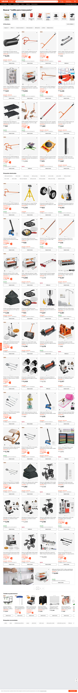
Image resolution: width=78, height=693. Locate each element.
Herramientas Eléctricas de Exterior (14, 6)
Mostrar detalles (30, 423)
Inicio (4, 6)
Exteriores (7, 6)
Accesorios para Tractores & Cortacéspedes (26, 6)
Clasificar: (68, 24)
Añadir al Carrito (11, 63)
